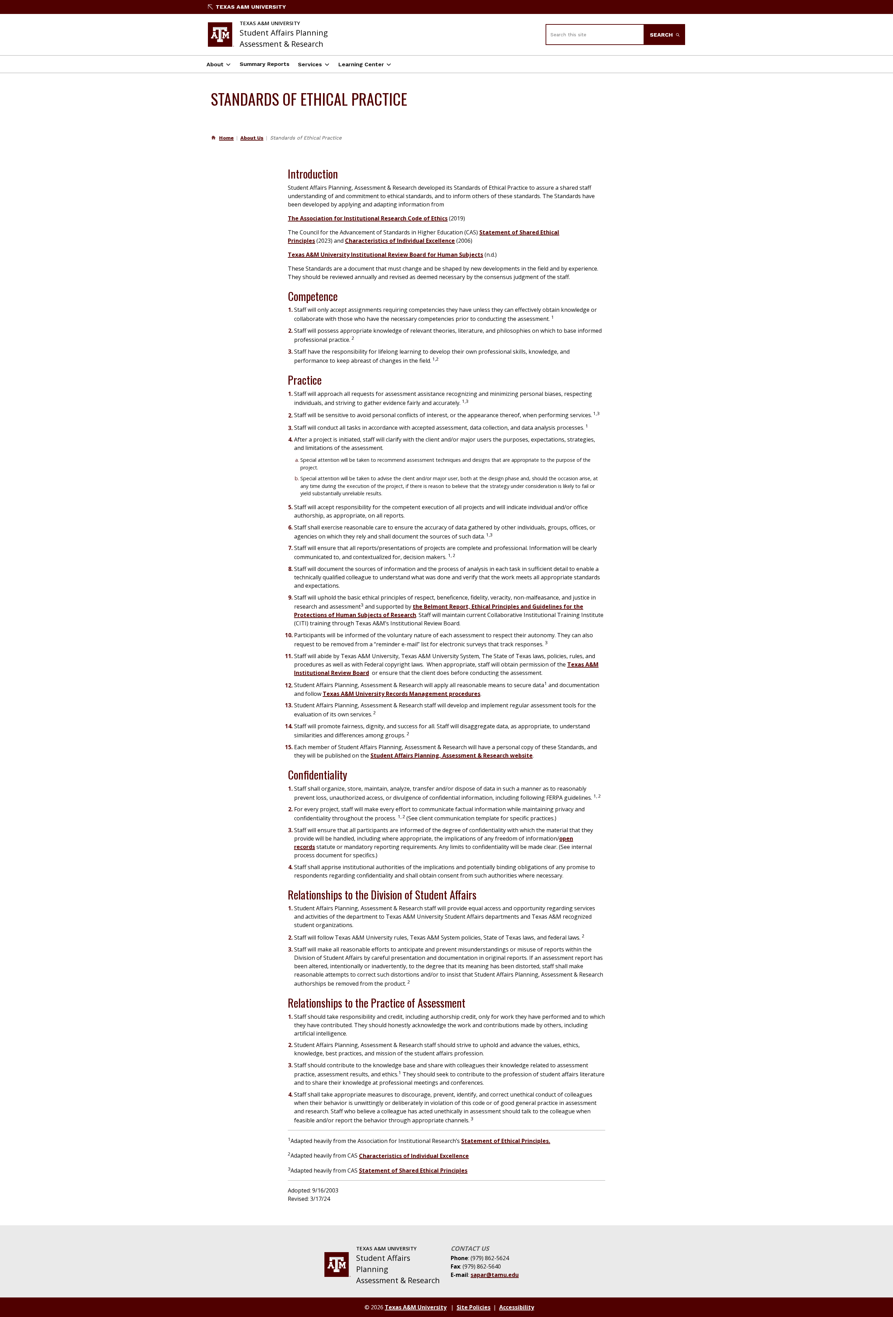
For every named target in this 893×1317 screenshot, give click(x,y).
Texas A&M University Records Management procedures (401, 694)
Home (226, 138)
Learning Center (361, 64)
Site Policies (473, 1307)
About (215, 64)
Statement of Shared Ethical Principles (413, 1170)
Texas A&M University (251, 6)
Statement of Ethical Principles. (505, 1141)
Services (310, 64)
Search (662, 34)
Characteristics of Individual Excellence (400, 240)
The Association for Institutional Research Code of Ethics (368, 218)
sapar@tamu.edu (495, 1275)
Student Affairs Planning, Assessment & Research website (451, 755)
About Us (251, 138)
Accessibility (516, 1307)
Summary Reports (265, 64)
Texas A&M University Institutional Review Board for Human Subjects (385, 254)
